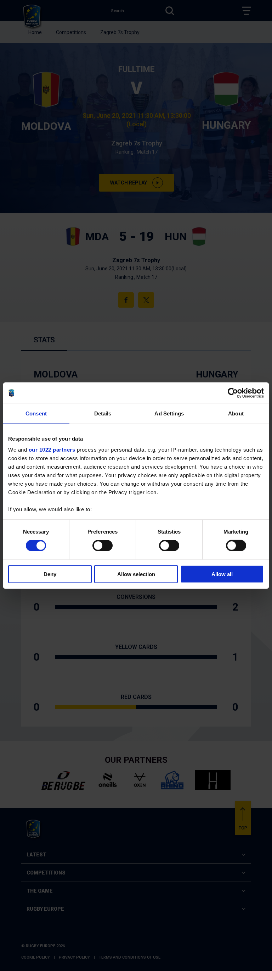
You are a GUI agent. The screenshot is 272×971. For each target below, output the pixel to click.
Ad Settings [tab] (169, 413)
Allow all (222, 574)
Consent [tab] (36, 413)
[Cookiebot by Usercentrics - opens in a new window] (233, 392)
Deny (50, 574)
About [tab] (236, 413)
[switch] (102, 545)
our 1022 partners (52, 450)
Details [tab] (103, 413)
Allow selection (136, 574)
